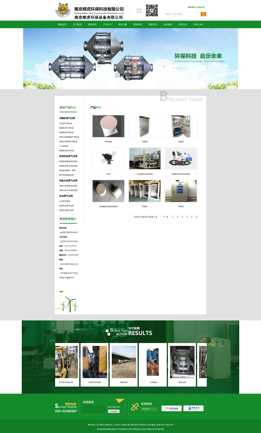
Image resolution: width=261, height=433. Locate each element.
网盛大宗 (151, 429)
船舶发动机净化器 (66, 151)
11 (196, 217)
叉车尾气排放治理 (77, 382)
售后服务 (168, 24)
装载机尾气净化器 (66, 128)
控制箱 (144, 142)
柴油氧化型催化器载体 (108, 206)
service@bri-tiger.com (69, 264)
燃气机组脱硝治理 (66, 175)
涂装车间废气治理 (66, 206)
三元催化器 (63, 146)
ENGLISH (198, 24)
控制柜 (144, 206)
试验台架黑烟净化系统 (68, 186)
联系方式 (160, 425)
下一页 (165, 217)
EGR (108, 174)
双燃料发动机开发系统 (181, 174)
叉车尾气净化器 (65, 123)
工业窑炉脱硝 (64, 201)
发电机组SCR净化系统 (68, 166)
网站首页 (191, 7)
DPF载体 (108, 142)
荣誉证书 (153, 24)
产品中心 (107, 24)
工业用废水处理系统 (145, 174)
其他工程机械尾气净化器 (69, 137)
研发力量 (125, 425)
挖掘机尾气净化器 (66, 132)
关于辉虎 (100, 425)
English (201, 7)
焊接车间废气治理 (66, 210)
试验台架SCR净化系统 (68, 190)
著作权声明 (159, 429)
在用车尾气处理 (106, 382)
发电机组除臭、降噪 (67, 170)
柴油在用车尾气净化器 (68, 141)
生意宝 (144, 429)
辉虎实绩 (138, 24)
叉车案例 (165, 382)
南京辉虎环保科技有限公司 (108, 429)
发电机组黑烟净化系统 (68, 161)
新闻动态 (92, 24)
